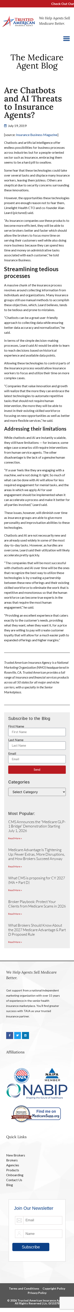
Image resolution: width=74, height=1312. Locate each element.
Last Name (15, 739)
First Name (16, 726)
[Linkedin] (25, 1035)
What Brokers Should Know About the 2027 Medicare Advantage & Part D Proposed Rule (37, 929)
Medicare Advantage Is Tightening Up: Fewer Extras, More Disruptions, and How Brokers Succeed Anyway (36, 854)
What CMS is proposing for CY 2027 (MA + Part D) (36, 880)
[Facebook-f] (9, 1035)
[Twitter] (17, 1035)
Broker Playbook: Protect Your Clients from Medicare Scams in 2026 (37, 903)
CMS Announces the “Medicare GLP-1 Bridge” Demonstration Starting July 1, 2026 (37, 826)
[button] (66, 38)
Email (12, 753)
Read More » (15, 838)
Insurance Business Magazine (36, 135)
